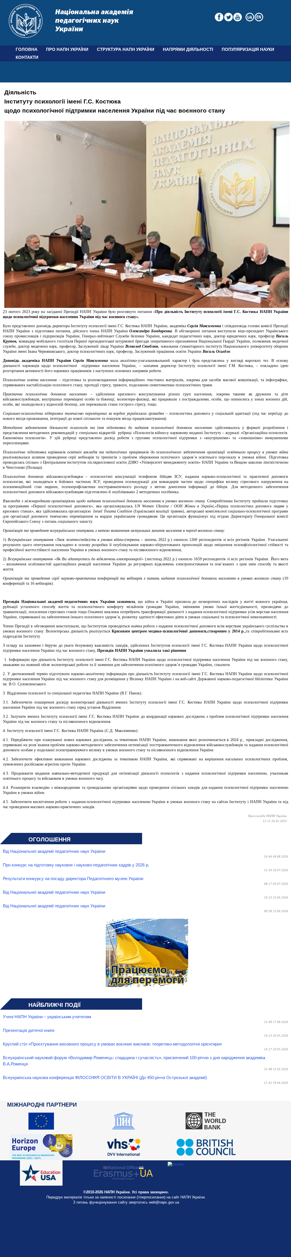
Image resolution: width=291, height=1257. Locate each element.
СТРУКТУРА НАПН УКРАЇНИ (125, 49)
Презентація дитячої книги (28, 1030)
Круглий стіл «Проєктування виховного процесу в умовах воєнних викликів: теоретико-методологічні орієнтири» (112, 1044)
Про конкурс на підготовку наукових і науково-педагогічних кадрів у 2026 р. (76, 865)
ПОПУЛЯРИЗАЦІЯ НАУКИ (248, 49)
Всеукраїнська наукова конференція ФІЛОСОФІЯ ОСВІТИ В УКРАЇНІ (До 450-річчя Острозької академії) (105, 1077)
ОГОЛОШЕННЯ (49, 839)
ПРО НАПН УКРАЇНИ (67, 49)
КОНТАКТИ (27, 57)
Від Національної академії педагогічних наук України (54, 851)
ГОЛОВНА (27, 49)
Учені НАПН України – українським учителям (47, 1017)
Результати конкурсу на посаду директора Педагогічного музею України (73, 878)
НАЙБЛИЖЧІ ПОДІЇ (54, 1005)
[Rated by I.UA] (176, 1164)
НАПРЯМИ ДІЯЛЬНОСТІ (188, 49)
